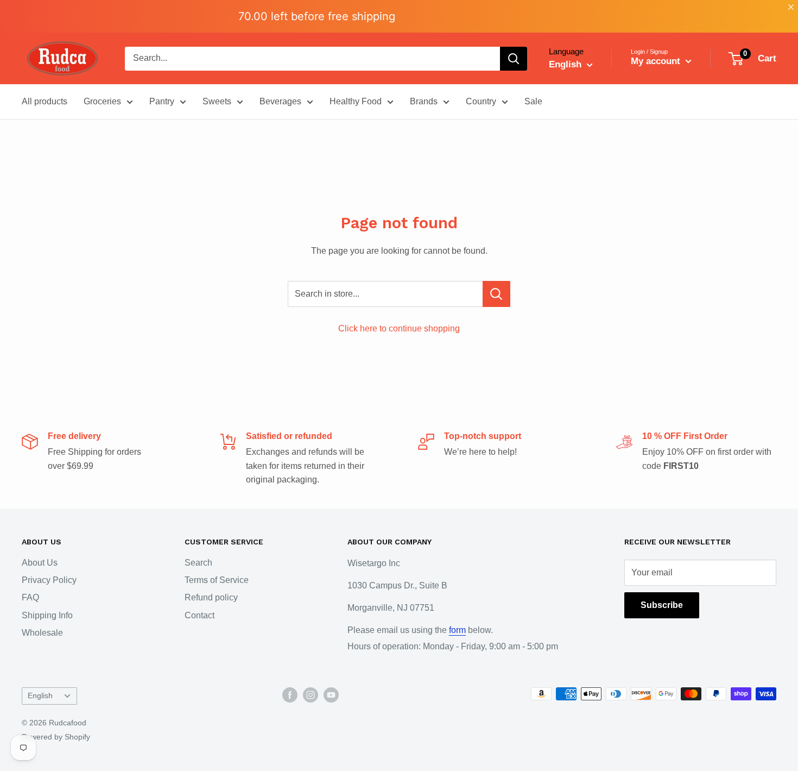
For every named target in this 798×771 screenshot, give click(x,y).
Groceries (102, 101)
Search (198, 562)
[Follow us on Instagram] (310, 695)
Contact (199, 615)
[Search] (513, 59)
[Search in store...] (496, 294)
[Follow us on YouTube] (331, 695)
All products (44, 101)
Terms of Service (217, 580)
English (40, 696)
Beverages (280, 101)
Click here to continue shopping (399, 328)
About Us (40, 562)
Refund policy (211, 597)
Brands (424, 101)
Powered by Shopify (56, 736)
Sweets (216, 101)
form (457, 630)
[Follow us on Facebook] (289, 695)
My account (657, 61)
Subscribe (662, 605)
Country (481, 101)
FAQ (30, 597)
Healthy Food (356, 101)
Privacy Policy (49, 580)
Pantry (161, 101)
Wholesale (42, 632)
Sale (533, 101)
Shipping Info (47, 615)
